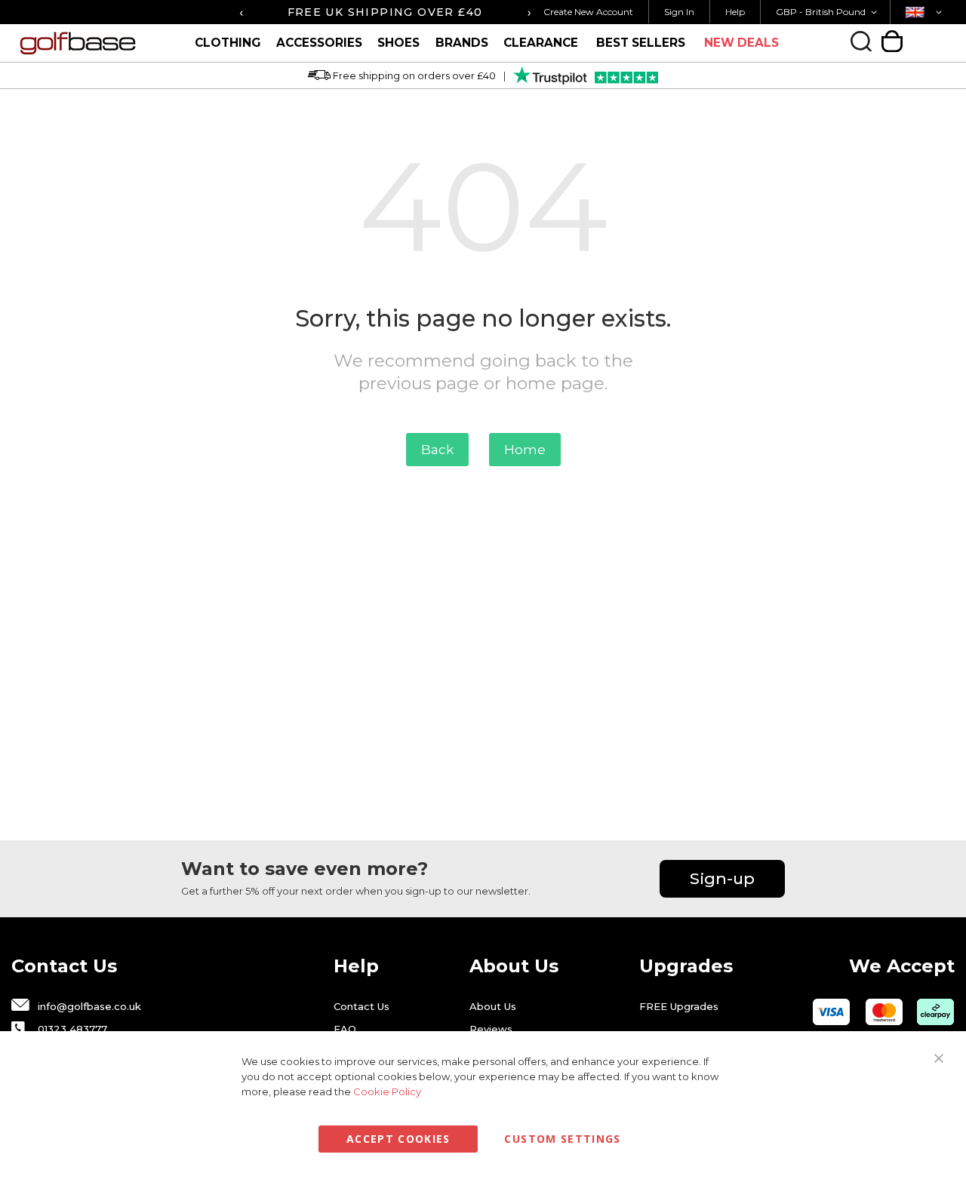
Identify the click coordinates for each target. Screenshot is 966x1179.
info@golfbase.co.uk (89, 1006)
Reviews (490, 1029)
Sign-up (722, 878)
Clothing (227, 42)
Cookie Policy (387, 1091)
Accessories (319, 42)
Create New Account (588, 11)
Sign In (679, 11)
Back (437, 449)
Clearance (540, 42)
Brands (461, 42)
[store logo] (93, 43)
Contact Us (361, 1006)
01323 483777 (72, 1029)
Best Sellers (640, 42)
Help (735, 11)
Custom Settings (562, 1138)
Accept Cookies (398, 1138)
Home (525, 449)
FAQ (345, 1029)
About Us (492, 1006)
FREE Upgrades (678, 1006)
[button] (829, 12)
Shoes (398, 42)
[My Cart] (892, 41)
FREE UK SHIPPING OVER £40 (385, 12)
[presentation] (240, 12)
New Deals (741, 42)
